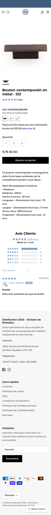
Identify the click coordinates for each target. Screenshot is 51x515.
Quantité (7, 137)
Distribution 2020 (17, 503)
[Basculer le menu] (3, 12)
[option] (25, 50)
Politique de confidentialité (18, 410)
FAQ (4, 396)
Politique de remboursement (19, 405)
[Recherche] (9, 12)
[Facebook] (4, 369)
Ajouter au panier (25, 160)
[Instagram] (9, 369)
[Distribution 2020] (25, 12)
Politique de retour (13, 391)
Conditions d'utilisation (15, 401)
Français (9, 495)
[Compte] (42, 12)
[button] (9, 99)
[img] (9, 278)
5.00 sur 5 (32, 239)
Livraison (7, 386)
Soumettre (12, 458)
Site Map (7, 415)
